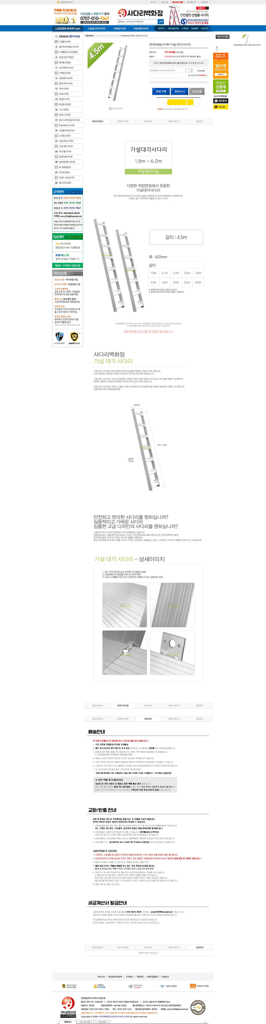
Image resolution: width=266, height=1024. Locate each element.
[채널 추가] (190, 102)
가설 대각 (115, 36)
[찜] (197, 102)
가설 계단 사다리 (102, 36)
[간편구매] (177, 102)
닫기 (217, 48)
